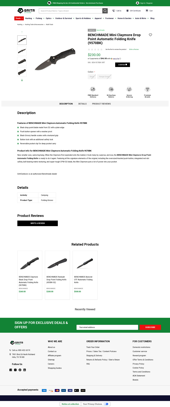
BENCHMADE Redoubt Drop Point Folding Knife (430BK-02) (56, 280)
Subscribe (150, 327)
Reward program (139, 355)
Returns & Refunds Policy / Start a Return (103, 360)
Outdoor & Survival (63, 18)
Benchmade (101, 30)
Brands (135, 380)
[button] (104, 58)
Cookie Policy (147, 367)
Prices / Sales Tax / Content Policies (101, 351)
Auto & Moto (140, 18)
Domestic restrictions (141, 347)
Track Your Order (93, 347)
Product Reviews (101, 104)
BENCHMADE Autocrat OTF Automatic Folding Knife (83, 280)
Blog (152, 18)
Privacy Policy (147, 364)
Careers (51, 364)
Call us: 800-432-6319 (21, 350)
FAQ (88, 364)
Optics (48, 18)
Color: (91, 72)
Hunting (28, 18)
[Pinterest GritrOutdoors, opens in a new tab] (20, 369)
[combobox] (70, 10)
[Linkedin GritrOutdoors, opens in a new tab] (24, 369)
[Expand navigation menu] (33, 18)
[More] (22, 18)
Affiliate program (54, 355)
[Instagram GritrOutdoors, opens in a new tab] (15, 369)
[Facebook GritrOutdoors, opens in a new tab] (10, 369)
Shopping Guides (55, 368)
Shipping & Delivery (94, 355)
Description (66, 104)
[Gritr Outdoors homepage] (26, 10)
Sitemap (51, 360)
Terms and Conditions (147, 371)
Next (22, 80)
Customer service (140, 351)
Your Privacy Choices (92, 404)
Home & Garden (124, 18)
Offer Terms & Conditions (143, 360)
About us (51, 347)
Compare (121, 65)
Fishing (39, 18)
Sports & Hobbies (83, 18)
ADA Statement (139, 376)
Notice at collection (70, 404)
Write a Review (134, 49)
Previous (22, 32)
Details (82, 104)
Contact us (52, 351)
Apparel (98, 18)
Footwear (109, 18)
